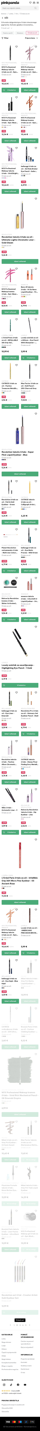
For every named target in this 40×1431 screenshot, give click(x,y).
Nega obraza (6, 1342)
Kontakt (24, 1362)
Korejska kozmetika (9, 1362)
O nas (23, 1372)
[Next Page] (30, 1325)
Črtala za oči (25, 14)
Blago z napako (7, 1366)
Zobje (4, 1356)
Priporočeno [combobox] (30, 38)
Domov (4, 14)
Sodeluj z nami (26, 1366)
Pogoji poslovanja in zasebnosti (13, 1405)
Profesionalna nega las (10, 1369)
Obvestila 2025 (7, 1408)
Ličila (11, 14)
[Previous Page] (10, 1325)
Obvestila (5, 1411)
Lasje (4, 1345)
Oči (16, 14)
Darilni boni (25, 1369)
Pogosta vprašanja (27, 1359)
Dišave (4, 1349)
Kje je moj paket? (27, 1347)
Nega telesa (6, 1359)
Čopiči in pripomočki (9, 1352)
